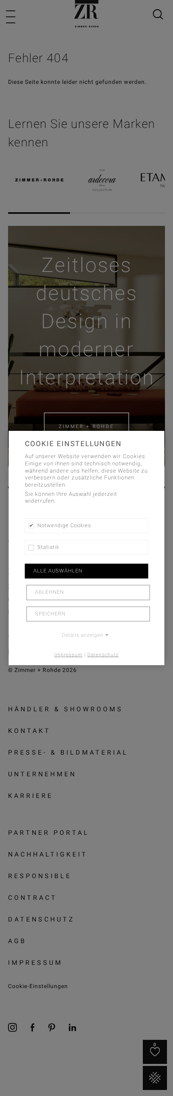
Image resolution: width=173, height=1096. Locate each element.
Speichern (50, 613)
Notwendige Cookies (64, 525)
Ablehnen (49, 592)
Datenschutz (103, 654)
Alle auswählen (57, 570)
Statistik (48, 547)
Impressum (68, 654)
